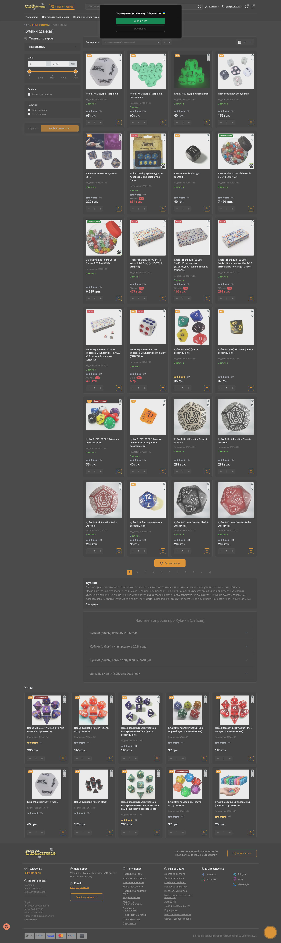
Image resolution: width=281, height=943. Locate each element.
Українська (140, 21)
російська (140, 28)
